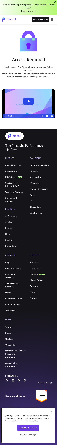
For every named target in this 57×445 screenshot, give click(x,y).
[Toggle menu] (52, 19)
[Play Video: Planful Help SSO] (28, 101)
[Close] (51, 412)
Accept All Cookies (28, 428)
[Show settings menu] (46, 116)
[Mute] (41, 116)
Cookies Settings (28, 435)
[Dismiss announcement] (55, 2)
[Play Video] (5, 116)
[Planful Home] (25, 136)
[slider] (26, 116)
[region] (28, 425)
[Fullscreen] (51, 116)
